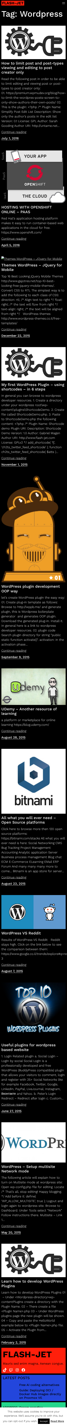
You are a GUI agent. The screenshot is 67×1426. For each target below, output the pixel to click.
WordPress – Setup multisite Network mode (28, 1168)
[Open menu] (64, 3)
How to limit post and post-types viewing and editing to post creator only (32, 68)
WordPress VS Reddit (21, 933)
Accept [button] (44, 1421)
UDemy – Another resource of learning (29, 711)
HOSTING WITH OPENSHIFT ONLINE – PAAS (26, 209)
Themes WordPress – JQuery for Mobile (31, 267)
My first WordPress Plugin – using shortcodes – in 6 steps (32, 386)
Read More (57, 1421)
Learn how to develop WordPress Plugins (32, 1283)
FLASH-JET (13, 3)
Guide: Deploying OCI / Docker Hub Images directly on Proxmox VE (40, 1393)
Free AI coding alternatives (39, 1385)
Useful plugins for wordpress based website (28, 1047)
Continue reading (13, 132)
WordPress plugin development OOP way (30, 588)
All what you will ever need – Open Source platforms (28, 820)
